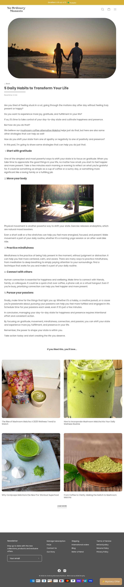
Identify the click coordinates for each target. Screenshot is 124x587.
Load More (62, 506)
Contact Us (52, 548)
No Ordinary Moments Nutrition (55, 576)
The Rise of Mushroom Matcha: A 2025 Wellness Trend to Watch (29, 422)
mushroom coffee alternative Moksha (40, 130)
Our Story (51, 552)
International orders (80, 544)
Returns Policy (103, 548)
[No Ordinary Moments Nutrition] (16, 9)
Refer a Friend (78, 552)
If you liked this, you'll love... (62, 349)
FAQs (49, 544)
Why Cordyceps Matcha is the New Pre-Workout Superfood (30, 495)
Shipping (75, 541)
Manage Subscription (56, 541)
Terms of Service (104, 541)
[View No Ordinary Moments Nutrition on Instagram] (65, 570)
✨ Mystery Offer (111, 581)
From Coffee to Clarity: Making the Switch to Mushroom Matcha (90, 496)
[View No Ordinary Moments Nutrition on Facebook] (59, 570)
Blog (74, 548)
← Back (7, 84)
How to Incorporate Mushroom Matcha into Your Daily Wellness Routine (89, 422)
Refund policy (102, 544)
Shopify (82, 576)
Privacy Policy (102, 552)
